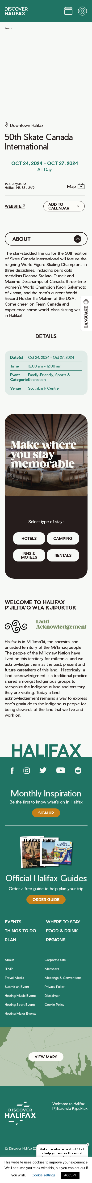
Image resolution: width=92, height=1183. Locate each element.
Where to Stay (63, 921)
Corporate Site (55, 960)
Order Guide (46, 899)
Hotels (29, 538)
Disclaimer (52, 995)
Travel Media (14, 978)
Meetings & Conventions (63, 978)
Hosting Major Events (20, 1013)
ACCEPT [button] (70, 1175)
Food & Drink (62, 930)
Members (52, 969)
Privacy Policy (55, 987)
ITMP (9, 969)
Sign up (46, 813)
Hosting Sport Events (20, 1004)
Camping (62, 538)
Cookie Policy (54, 1004)
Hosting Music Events (20, 995)
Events (8, 28)
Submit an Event (17, 987)
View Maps (46, 1056)
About (9, 960)
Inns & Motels (29, 555)
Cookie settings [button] (43, 1175)
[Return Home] (16, 11)
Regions (56, 939)
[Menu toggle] (83, 11)
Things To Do (20, 930)
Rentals (62, 555)
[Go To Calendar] (68, 11)
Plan (10, 939)
